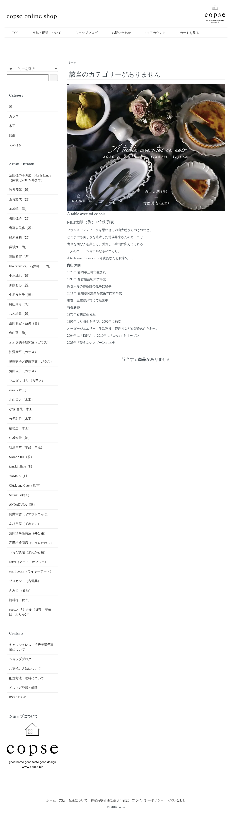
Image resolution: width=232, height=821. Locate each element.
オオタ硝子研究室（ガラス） (29, 342)
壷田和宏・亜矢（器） (25, 323)
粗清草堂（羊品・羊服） (26, 447)
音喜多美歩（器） (21, 228)
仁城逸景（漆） (20, 438)
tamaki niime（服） (22, 466)
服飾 (12, 135)
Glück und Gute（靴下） (25, 485)
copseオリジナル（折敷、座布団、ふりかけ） (30, 612)
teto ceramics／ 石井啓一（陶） (30, 266)
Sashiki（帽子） (20, 495)
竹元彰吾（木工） (21, 418)
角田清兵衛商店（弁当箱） (28, 533)
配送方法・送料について (26, 678)
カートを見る (189, 33)
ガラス (14, 116)
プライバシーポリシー (148, 800)
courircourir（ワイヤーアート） (31, 571)
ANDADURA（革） (22, 504)
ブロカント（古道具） (25, 581)
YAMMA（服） (19, 476)
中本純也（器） (20, 275)
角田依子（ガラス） (23, 371)
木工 (12, 126)
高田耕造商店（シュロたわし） (31, 543)
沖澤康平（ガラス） (23, 352)
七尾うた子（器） (21, 294)
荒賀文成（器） (20, 199)
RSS (12, 697)
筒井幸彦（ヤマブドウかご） (29, 514)
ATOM (21, 697)
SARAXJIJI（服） (21, 457)
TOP (15, 33)
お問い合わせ (121, 33)
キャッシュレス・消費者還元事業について (31, 647)
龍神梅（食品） (20, 600)
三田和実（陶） (20, 256)
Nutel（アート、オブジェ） (28, 562)
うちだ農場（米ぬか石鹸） (28, 552)
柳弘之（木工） (20, 428)
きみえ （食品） (20, 590)
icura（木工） (18, 390)
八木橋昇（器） (20, 314)
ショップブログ (86, 33)
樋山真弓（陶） (20, 304)
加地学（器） (18, 209)
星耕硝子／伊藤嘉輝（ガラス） (31, 361)
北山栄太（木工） (21, 399)
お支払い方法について (25, 668)
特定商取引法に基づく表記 (110, 800)
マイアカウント (154, 33)
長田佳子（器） (20, 218)
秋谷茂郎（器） (20, 190)
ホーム (72, 62)
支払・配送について (47, 33)
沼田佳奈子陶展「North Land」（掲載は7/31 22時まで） (31, 178)
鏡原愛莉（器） (20, 237)
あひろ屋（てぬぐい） (25, 523)
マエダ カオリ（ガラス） (27, 380)
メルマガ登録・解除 (23, 687)
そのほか (15, 145)
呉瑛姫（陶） (18, 247)
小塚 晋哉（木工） (22, 409)
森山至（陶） (18, 333)
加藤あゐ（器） (20, 285)
